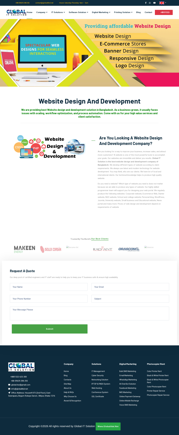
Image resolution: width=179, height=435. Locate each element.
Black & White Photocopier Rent (158, 381)
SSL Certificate (98, 396)
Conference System (100, 392)
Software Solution (77, 12)
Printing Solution (122, 12)
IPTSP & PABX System (101, 384)
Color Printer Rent (154, 371)
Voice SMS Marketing (128, 405)
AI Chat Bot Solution (127, 384)
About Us (67, 388)
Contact (148, 12)
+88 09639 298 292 (22, 3)
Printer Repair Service (156, 391)
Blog (138, 12)
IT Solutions (57, 12)
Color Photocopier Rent (156, 387)
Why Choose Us (70, 396)
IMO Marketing (125, 392)
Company (40, 12)
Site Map (67, 384)
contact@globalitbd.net (44, 3)
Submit (49, 329)
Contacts (67, 380)
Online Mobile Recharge (129, 401)
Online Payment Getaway (129, 396)
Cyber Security (98, 375)
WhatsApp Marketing (128, 380)
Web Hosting (97, 388)
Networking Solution (100, 380)
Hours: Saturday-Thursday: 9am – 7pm (73, 3)
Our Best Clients (100, 239)
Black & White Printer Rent (158, 375)
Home (29, 12)
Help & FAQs (69, 392)
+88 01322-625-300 (165, 13)
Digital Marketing (100, 12)
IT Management (98, 371)
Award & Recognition (72, 401)
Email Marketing (126, 375)
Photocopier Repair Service (158, 395)
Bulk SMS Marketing (127, 371)
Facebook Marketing (127, 388)
